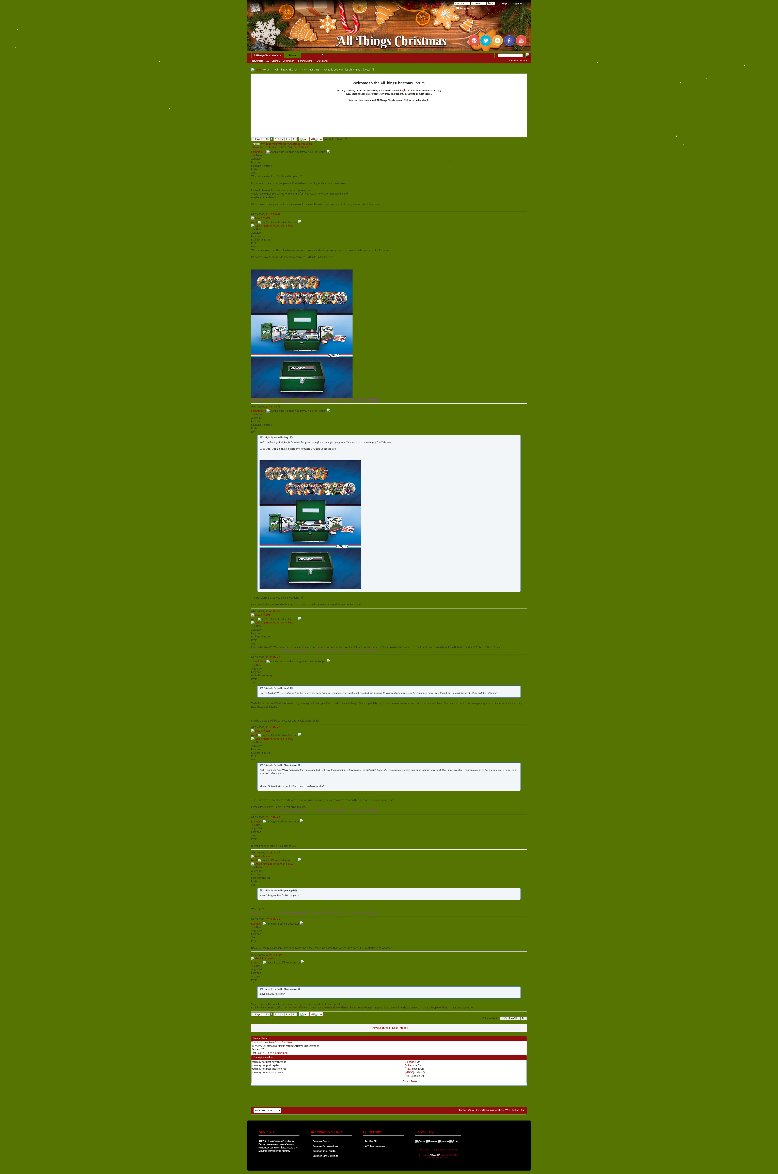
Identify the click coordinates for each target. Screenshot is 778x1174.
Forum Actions (305, 61)
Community (288, 61)
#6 (278, 727)
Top (523, 1018)
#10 (279, 954)
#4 (278, 611)
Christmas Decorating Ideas (325, 1146)
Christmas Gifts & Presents (325, 1156)
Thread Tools (258, 147)
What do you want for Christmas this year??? (288, 143)
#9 (278, 919)
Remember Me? (467, 8)
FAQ (267, 61)
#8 (278, 852)
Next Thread (399, 1028)
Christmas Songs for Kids (324, 1151)
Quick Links (323, 61)
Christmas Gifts (310, 69)
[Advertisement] (389, 1095)
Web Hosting (512, 1110)
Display (272, 147)
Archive (499, 1110)
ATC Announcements (375, 1146)
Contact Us (465, 1110)
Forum (293, 55)
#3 (278, 406)
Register (518, 3)
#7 (278, 817)
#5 (278, 657)
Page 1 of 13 (262, 139)
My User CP (371, 1141)
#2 (278, 214)
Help (504, 3)
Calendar (275, 61)
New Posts (257, 61)
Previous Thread (381, 1028)
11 (294, 139)
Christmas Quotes (321, 1141)
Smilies (409, 1065)
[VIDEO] (409, 1072)
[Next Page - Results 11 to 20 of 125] (304, 139)
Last (313, 139)
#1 (306, 147)
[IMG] (408, 1068)
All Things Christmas (286, 69)
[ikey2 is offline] (260, 218)
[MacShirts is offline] (263, 958)
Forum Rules (410, 1081)
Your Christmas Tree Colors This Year (271, 1042)
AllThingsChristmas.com (268, 55)
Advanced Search (518, 60)
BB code (409, 1062)
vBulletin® (435, 1155)
